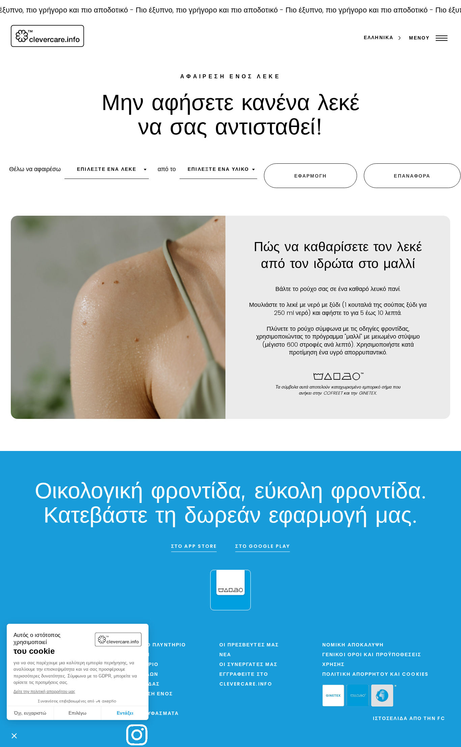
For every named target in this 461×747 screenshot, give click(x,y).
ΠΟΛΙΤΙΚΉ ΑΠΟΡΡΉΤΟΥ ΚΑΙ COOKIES (375, 674)
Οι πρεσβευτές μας (249, 645)
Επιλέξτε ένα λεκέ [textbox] (106, 169)
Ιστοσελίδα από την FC (409, 718)
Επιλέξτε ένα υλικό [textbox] (218, 169)
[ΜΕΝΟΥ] (440, 38)
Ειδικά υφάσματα (152, 713)
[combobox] (106, 172)
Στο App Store (194, 546)
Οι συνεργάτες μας (248, 664)
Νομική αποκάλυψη (353, 645)
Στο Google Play (262, 546)
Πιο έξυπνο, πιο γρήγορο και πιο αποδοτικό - (200, 10)
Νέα (225, 655)
